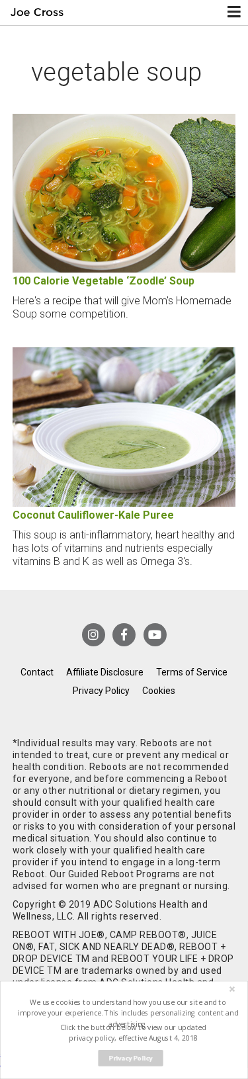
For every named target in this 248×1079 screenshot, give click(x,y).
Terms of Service (191, 672)
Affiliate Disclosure (105, 672)
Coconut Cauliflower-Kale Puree (93, 515)
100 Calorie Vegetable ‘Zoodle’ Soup (103, 281)
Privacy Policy (101, 690)
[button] (127, 1013)
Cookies (158, 690)
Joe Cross (37, 12)
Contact (37, 672)
